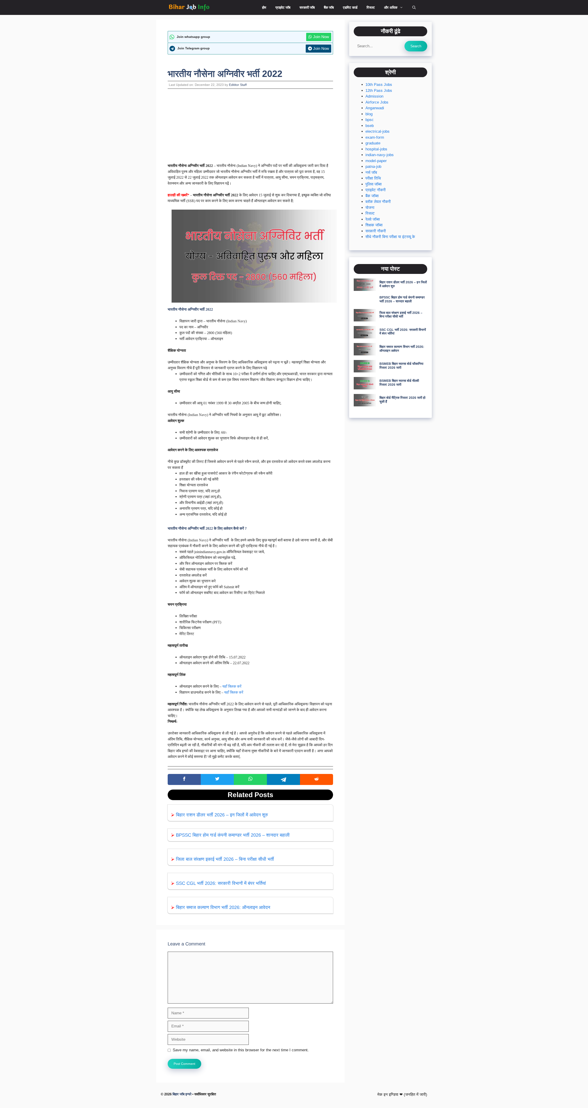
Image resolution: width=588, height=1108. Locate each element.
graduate (372, 143)
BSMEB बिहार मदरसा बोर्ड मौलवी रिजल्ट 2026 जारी (399, 382)
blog (369, 114)
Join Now (320, 37)
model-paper (376, 161)
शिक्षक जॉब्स (373, 225)
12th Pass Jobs (378, 90)
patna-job (373, 166)
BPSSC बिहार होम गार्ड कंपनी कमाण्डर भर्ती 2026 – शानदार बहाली (233, 835)
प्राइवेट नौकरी (375, 190)
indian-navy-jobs (379, 155)
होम (264, 7)
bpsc (369, 120)
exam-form (374, 137)
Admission (374, 96)
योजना (369, 207)
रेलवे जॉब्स (372, 219)
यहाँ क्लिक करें (231, 686)
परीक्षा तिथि (373, 178)
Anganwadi (374, 108)
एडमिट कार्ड (350, 7)
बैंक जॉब (329, 7)
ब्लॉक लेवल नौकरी (378, 202)
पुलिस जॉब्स (373, 184)
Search (415, 46)
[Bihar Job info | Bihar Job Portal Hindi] (189, 7)
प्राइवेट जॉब (282, 7)
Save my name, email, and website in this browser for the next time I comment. (241, 1050)
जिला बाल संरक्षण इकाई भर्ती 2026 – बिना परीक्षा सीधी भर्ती (225, 859)
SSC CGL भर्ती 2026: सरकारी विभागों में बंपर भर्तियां (221, 883)
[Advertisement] (250, 129)
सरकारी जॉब (307, 7)
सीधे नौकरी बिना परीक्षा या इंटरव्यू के (390, 237)
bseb (369, 126)
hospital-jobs (376, 149)
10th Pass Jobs (378, 84)
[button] (414, 7)
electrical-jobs (377, 131)
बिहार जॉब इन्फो (181, 1094)
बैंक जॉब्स (372, 196)
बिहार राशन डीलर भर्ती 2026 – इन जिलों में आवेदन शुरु (222, 814)
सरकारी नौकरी (375, 231)
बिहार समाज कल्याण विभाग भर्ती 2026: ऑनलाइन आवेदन (223, 907)
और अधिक (390, 7)
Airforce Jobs (376, 102)
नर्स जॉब (371, 172)
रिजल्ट (371, 7)
